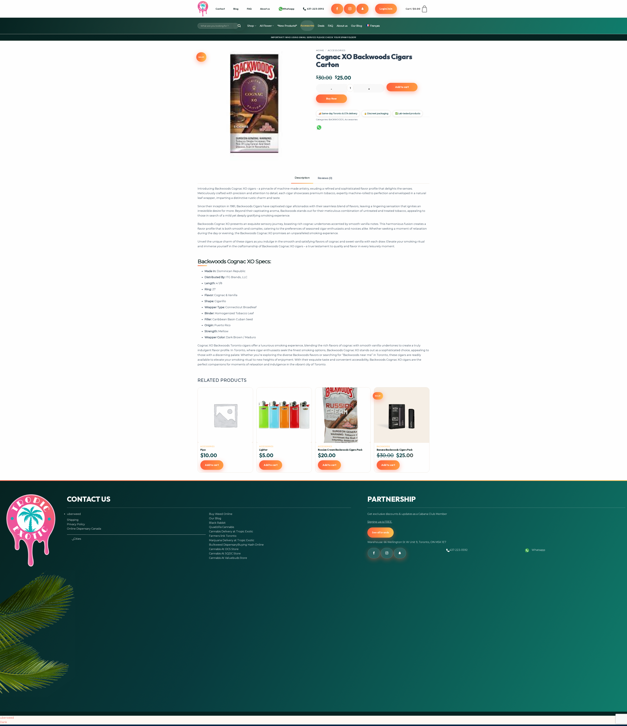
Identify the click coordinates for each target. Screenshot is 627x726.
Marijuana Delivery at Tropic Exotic (231, 540)
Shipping (73, 519)
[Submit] (239, 26)
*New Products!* (287, 25)
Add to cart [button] (212, 465)
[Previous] (199, 433)
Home (320, 50)
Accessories (307, 25)
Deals (321, 25)
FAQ (249, 8)
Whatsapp (288, 8)
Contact (220, 8)
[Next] (427, 433)
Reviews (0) (325, 178)
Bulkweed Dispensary (223, 544)
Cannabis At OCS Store (224, 549)
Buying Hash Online (251, 544)
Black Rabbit (217, 522)
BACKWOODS (336, 119)
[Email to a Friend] (354, 129)
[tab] (302, 178)
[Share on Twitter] (341, 129)
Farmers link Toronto (222, 535)
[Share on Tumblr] (379, 129)
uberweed (74, 514)
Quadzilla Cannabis (221, 527)
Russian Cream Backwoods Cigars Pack (340, 449)
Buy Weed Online (220, 514)
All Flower (266, 25)
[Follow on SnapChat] (362, 9)
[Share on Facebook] (328, 129)
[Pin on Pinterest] (367, 129)
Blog (235, 8)
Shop (250, 25)
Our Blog (356, 25)
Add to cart (402, 87)
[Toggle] (71, 539)
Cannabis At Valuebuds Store (228, 557)
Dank (3, 722)
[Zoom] (205, 155)
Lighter (263, 449)
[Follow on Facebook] (337, 9)
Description (302, 177)
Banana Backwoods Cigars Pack (394, 449)
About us (265, 8)
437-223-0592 (459, 549)
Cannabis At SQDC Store (225, 553)
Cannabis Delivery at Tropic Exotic (231, 531)
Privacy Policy (76, 524)
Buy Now (331, 98)
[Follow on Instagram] (350, 9)
